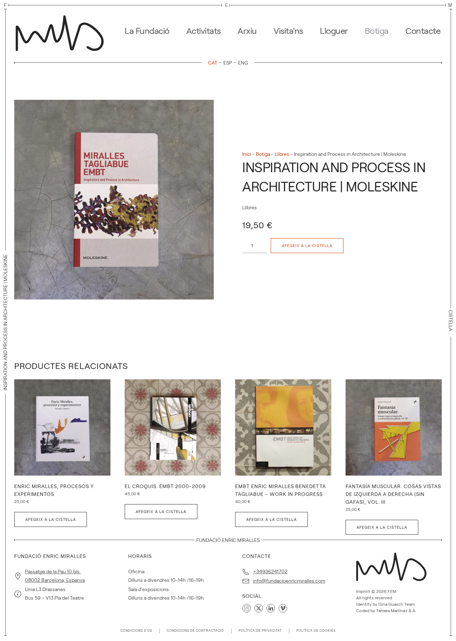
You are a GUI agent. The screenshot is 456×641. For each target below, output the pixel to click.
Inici (246, 154)
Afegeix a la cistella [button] (50, 519)
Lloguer (334, 31)
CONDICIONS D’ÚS (136, 630)
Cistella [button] (451, 320)
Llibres (282, 154)
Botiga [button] (377, 31)
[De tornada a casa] (61, 31)
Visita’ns (288, 31)
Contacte (422, 31)
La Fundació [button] (147, 31)
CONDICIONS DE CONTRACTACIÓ (195, 630)
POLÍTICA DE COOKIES (316, 630)
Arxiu (247, 31)
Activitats (203, 31)
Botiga (263, 154)
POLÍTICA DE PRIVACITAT (260, 630)
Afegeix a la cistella (307, 245)
